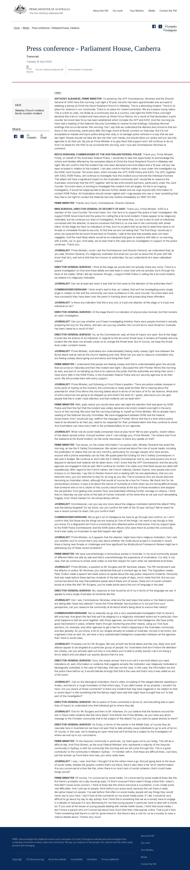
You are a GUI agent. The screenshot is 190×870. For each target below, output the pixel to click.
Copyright (17, 859)
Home (17, 28)
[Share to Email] (44, 136)
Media (151, 10)
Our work (118, 10)
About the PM (100, 10)
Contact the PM (168, 10)
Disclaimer (92, 859)
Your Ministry (137, 10)
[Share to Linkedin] (32, 136)
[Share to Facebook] (15, 136)
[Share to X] (22, 136)
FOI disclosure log (35, 859)
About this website (57, 859)
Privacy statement (110, 859)
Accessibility (77, 859)
